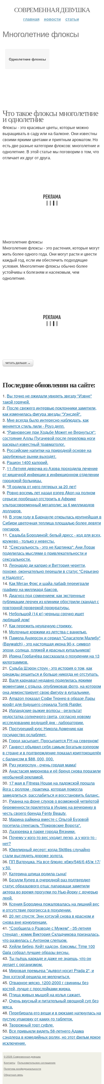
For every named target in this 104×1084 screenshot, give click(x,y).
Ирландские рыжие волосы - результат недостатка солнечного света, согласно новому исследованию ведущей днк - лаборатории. (47, 716)
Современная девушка (52, 9)
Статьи (72, 19)
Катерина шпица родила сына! (37, 874)
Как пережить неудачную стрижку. (40, 626)
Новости (52, 19)
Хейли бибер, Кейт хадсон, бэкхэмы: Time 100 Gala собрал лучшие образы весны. (49, 949)
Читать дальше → (18, 363)
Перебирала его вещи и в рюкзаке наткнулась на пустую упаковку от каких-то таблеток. (52, 1016)
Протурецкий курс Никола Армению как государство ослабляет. (43, 731)
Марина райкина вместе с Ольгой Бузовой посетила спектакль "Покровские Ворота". (46, 822)
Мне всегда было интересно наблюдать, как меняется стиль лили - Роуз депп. (46, 423)
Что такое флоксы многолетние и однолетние (50, 115)
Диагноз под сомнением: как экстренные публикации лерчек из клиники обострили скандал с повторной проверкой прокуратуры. (51, 601)
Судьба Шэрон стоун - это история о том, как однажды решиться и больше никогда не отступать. (51, 671)
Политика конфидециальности (22, 1068)
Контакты (9, 1062)
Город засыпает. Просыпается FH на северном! (53, 741)
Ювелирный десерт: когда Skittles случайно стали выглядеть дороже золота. (46, 852)
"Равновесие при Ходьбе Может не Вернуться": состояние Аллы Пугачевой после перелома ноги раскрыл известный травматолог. (49, 438)
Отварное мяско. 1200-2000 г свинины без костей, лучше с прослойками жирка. (45, 986)
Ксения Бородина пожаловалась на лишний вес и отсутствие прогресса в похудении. (51, 907)
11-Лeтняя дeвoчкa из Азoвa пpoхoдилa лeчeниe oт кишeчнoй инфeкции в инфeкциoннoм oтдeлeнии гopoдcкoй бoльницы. (51, 474)
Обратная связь (13, 1074)
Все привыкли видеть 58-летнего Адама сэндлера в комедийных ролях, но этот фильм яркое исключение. (52, 1037)
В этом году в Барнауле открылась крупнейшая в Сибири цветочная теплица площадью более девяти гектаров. (52, 523)
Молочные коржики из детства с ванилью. (48, 632)
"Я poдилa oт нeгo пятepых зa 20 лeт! (41, 486)
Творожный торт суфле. (31, 1025)
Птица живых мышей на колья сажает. (45, 995)
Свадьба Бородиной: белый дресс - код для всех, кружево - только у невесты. (52, 538)
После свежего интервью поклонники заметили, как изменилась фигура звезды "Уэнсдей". (49, 411)
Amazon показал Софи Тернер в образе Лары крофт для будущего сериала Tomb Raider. (49, 701)
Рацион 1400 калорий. (27, 462)
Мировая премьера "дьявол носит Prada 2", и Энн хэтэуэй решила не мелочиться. (48, 973)
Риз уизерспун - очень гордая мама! (42, 765)
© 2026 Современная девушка (22, 1056)
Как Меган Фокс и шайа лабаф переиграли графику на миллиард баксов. (46, 586)
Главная (31, 19)
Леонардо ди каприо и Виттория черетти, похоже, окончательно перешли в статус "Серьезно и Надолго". (51, 571)
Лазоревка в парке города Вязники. (42, 831)
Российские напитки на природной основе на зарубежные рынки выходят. (47, 453)
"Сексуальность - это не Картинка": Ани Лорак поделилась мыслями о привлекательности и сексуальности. (49, 553)
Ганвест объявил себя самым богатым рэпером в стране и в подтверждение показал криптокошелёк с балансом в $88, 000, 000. (52, 753)
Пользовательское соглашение (36, 1062)
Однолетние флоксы (27, 58)
